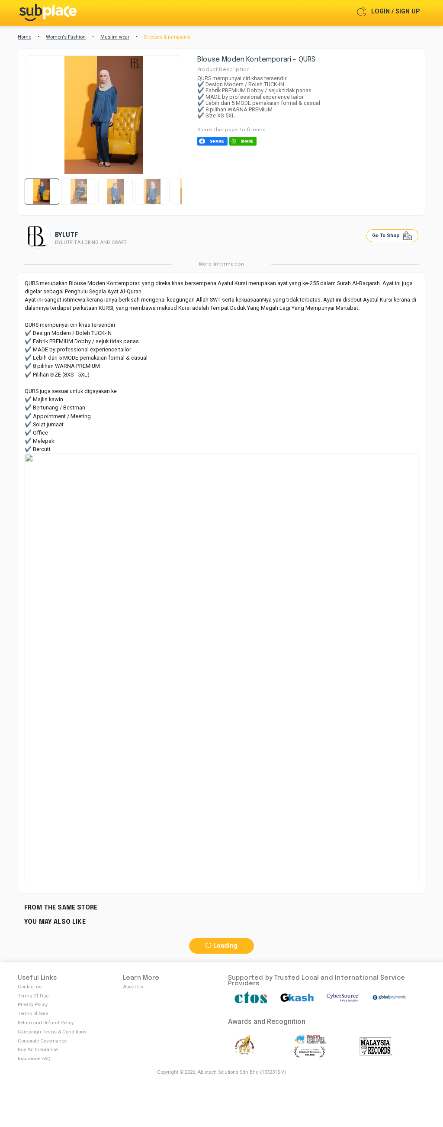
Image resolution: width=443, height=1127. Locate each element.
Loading (225, 945)
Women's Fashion (66, 37)
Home (24, 37)
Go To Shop (386, 235)
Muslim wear (114, 37)
